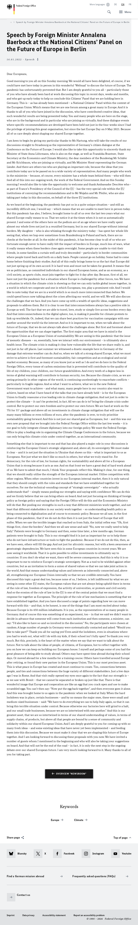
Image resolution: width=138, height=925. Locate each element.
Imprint (10, 915)
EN (122, 4)
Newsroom (6, 22)
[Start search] (108, 10)
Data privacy (28, 915)
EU (72, 188)
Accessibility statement (54, 915)
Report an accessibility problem (89, 915)
